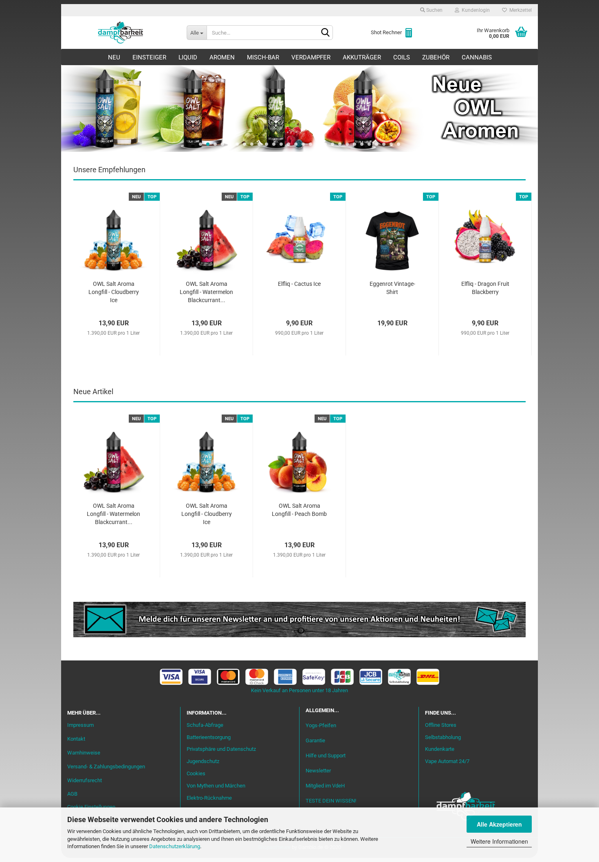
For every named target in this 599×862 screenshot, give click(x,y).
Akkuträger (362, 57)
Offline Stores (440, 725)
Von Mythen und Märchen (216, 786)
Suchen (434, 10)
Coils (401, 57)
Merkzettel (519, 10)
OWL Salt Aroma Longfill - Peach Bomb (299, 509)
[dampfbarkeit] (120, 32)
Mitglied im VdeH (325, 786)
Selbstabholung (443, 737)
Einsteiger (149, 57)
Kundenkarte (439, 749)
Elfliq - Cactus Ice (299, 284)
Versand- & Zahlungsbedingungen (106, 766)
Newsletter (318, 771)
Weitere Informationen (499, 841)
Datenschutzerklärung (174, 846)
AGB (72, 794)
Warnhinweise (83, 753)
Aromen (222, 57)
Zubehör (435, 57)
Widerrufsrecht (84, 780)
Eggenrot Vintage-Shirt (392, 288)
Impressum (80, 725)
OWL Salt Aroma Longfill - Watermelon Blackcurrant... (206, 292)
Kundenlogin (474, 10)
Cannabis (477, 57)
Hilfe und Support (326, 755)
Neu (114, 57)
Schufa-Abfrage (205, 725)
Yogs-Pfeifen (321, 725)
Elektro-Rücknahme (209, 798)
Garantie (315, 740)
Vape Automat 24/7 (447, 761)
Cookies (196, 773)
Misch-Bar (263, 57)
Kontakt (76, 739)
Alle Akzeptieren (499, 824)
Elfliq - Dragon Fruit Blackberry (485, 288)
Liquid (187, 57)
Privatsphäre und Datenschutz (221, 749)
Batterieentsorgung (209, 737)
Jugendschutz (203, 761)
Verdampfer (310, 57)
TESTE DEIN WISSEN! (331, 801)
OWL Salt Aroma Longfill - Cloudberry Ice (113, 292)
